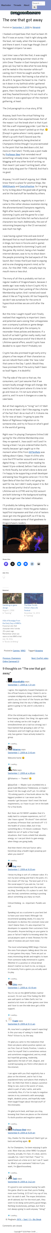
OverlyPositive (27, 186)
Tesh (15, 1178)
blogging (39, 650)
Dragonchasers (26, 13)
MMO (23, 650)
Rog (14, 866)
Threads (17, 5)
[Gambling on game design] (12, 598)
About (26, 5)
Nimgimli (36, 27)
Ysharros (17, 749)
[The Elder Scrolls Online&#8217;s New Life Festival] (33, 598)
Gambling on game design (10, 606)
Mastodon (6, 5)
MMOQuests (9, 186)
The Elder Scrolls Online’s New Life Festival (31, 608)
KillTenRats (34, 452)
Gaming (16, 650)
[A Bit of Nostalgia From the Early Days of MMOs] (13, 631)
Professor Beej (13, 154)
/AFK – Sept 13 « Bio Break (29, 1219)
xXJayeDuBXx (18, 681)
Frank (15, 1020)
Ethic (15, 984)
